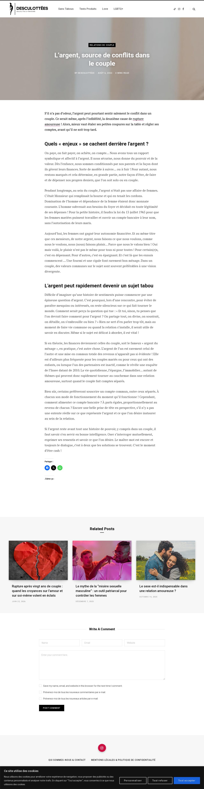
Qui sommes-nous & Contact (67, 760)
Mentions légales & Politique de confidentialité (123, 760)
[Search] (192, 9)
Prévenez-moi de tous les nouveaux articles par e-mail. (70, 698)
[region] (102, 777)
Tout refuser (160, 780)
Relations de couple (102, 45)
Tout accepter (186, 780)
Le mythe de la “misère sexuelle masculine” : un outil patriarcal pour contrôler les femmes (101, 590)
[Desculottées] (30, 9)
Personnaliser (133, 780)
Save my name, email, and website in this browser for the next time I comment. (82, 686)
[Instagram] (102, 748)
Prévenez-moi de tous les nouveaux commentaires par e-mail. (74, 692)
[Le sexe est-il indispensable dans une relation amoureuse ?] (165, 560)
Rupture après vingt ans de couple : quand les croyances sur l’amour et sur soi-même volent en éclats (37, 590)
